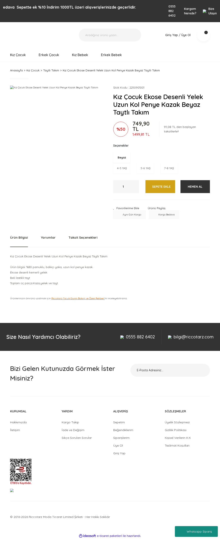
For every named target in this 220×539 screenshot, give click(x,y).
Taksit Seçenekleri (83, 237)
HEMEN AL (195, 187)
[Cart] (203, 35)
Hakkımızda (18, 422)
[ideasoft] (87, 536)
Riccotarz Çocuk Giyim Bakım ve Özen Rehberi (78, 298)
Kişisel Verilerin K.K (178, 438)
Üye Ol (118, 445)
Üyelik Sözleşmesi (177, 422)
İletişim (15, 430)
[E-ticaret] (109, 536)
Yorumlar (48, 237)
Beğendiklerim (123, 430)
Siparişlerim (121, 438)
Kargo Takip (70, 422)
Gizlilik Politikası (175, 430)
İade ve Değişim (73, 430)
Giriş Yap (119, 453)
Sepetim (119, 422)
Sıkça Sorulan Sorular (77, 438)
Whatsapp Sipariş (199, 531)
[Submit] (201, 370)
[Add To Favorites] (126, 208)
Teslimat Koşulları (177, 445)
